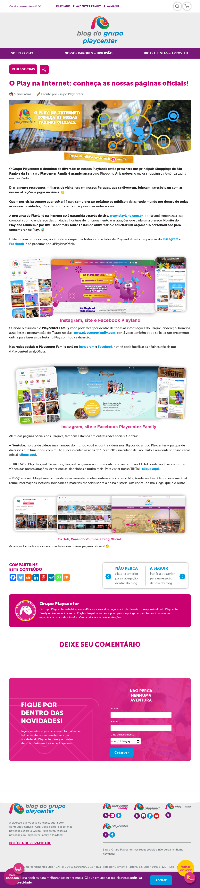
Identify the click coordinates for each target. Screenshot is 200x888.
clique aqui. (28, 455)
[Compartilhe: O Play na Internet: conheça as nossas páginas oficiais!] (44, 69)
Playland (63, 6)
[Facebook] (13, 577)
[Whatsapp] (58, 577)
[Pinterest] (43, 577)
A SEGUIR (162, 575)
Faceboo (104, 347)
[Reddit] (28, 577)
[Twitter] (20, 577)
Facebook (16, 244)
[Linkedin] (35, 577)
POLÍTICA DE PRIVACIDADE (30, 843)
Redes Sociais (23, 69)
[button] (177, 6)
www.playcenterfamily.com (94, 333)
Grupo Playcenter (70, 94)
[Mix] (66, 577)
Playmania (112, 6)
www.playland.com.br (126, 216)
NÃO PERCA (126, 575)
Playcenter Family (87, 6)
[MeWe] (51, 577)
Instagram (171, 239)
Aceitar (161, 880)
